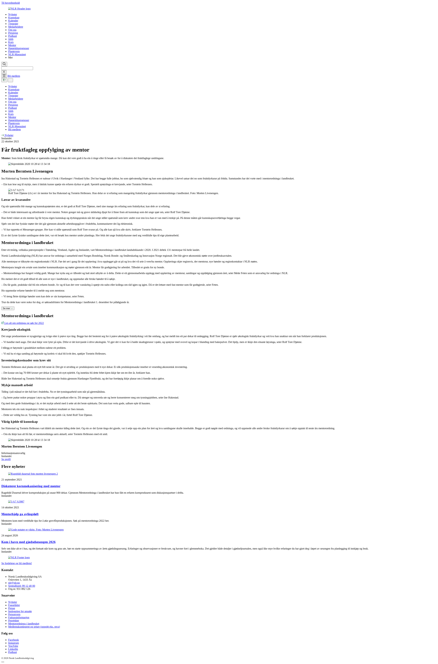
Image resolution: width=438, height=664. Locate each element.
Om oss (12, 29)
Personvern (14, 614)
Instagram (13, 642)
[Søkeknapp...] (4, 64)
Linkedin (13, 649)
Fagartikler (14, 605)
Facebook (13, 639)
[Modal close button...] (2, 661)
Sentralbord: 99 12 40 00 (21, 585)
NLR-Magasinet (17, 54)
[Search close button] (4, 72)
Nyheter (12, 14)
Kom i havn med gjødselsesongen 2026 (28, 542)
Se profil (6, 459)
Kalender (13, 20)
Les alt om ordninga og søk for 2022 (24, 323)
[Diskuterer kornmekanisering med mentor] (219, 473)
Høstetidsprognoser (18, 48)
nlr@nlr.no (14, 582)
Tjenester (13, 23)
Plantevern (14, 51)
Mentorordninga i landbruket (23, 623)
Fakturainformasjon (18, 617)
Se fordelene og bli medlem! (16, 563)
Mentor (12, 45)
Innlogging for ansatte (20, 611)
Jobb (10, 39)
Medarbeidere (15, 26)
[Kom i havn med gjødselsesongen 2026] (219, 529)
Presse (11, 608)
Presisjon (13, 32)
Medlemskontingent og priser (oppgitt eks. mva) (34, 626)
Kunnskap (13, 17)
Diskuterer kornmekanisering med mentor (30, 486)
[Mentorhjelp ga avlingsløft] (219, 501)
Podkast (12, 36)
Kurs (11, 42)
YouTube (13, 646)
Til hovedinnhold (10, 2)
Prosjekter (13, 620)
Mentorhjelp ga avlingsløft (19, 514)
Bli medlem (14, 75)
